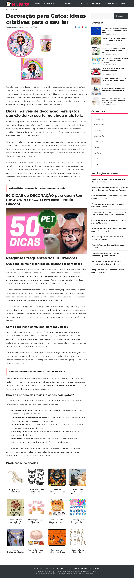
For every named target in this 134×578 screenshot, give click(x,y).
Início (7, 9)
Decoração (96, 4)
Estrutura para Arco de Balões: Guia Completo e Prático (114, 39)
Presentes (109, 4)
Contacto (56, 569)
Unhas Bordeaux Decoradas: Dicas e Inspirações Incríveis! (115, 79)
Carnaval (68, 4)
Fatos (96, 147)
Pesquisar (120, 16)
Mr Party (97, 153)
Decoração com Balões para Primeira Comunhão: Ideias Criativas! (115, 60)
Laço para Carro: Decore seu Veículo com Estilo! (113, 69)
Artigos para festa (52, 4)
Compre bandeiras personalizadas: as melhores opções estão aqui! (115, 30)
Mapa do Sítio (86, 569)
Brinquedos (83, 4)
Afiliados (96, 569)
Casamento (99, 136)
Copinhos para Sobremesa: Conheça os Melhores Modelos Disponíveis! (114, 100)
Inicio (37, 4)
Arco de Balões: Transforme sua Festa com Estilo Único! (113, 89)
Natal (123, 4)
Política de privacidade (70, 569)
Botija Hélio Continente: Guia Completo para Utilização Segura (113, 50)
